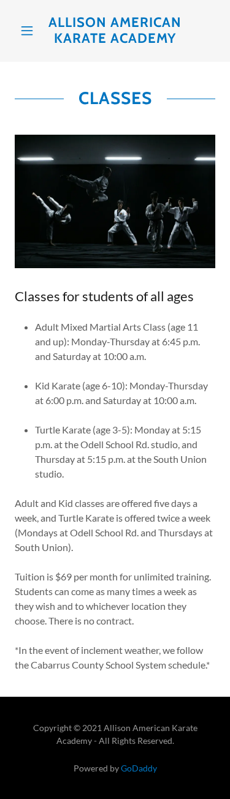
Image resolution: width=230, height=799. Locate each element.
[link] (115, 31)
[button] (30, 30)
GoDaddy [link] (139, 768)
